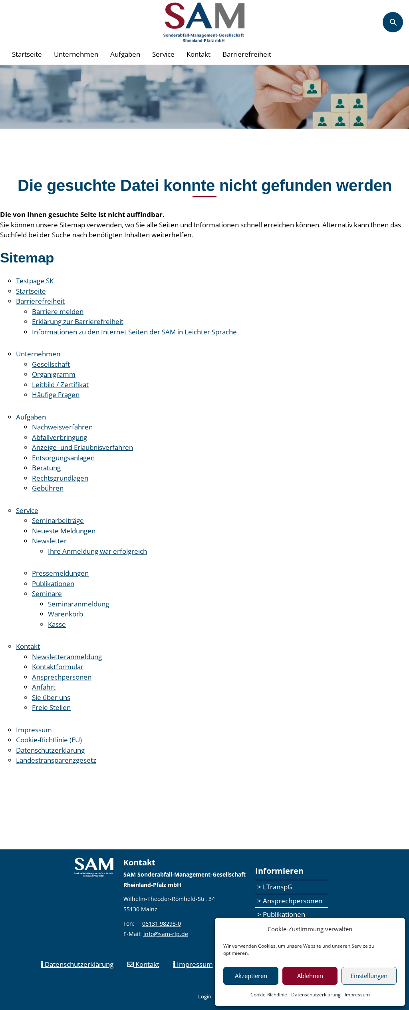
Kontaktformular (57, 666)
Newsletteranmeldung (67, 656)
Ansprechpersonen (61, 677)
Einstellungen (369, 976)
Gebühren (48, 488)
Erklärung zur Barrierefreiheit (77, 321)
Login (204, 996)
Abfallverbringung (59, 437)
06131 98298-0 (161, 923)
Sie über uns (51, 697)
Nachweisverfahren (62, 426)
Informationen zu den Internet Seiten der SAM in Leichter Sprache (134, 331)
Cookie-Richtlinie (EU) (49, 739)
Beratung (46, 467)
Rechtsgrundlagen (60, 478)
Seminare (47, 593)
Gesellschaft (51, 364)
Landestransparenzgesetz (56, 760)
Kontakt (198, 54)
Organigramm (53, 374)
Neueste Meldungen (63, 530)
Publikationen (53, 583)
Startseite (27, 54)
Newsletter (49, 540)
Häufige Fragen (55, 394)
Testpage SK (35, 280)
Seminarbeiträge (58, 520)
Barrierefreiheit (246, 54)
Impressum (357, 994)
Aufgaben (125, 54)
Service (163, 54)
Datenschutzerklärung (316, 994)
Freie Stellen (51, 707)
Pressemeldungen (60, 573)
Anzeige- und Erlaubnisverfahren (82, 447)
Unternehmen (76, 54)
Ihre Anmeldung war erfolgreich (97, 551)
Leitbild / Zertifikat (60, 384)
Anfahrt (44, 687)
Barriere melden (57, 311)
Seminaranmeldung (78, 603)
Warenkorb (65, 613)
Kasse (57, 624)
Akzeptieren (251, 976)
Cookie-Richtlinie (268, 994)
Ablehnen (310, 976)
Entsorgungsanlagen (63, 457)
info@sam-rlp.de (165, 934)
